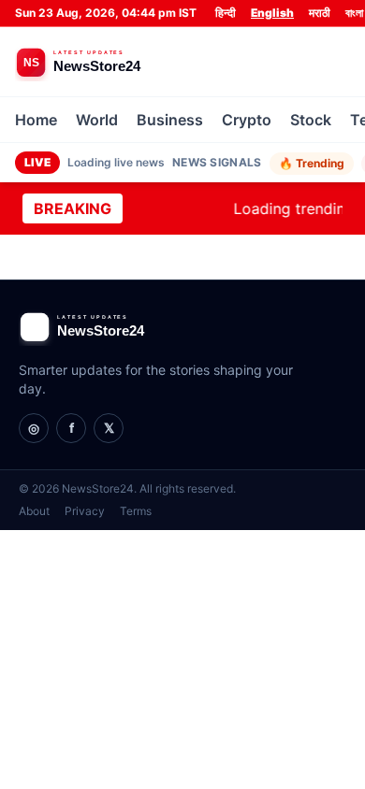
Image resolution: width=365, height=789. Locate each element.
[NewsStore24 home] (113, 61)
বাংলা (354, 13)
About (34, 511)
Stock (310, 119)
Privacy (85, 511)
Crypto (246, 119)
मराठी (319, 13)
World (97, 119)
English (272, 13)
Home (36, 119)
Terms (136, 511)
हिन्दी (225, 13)
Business (170, 119)
